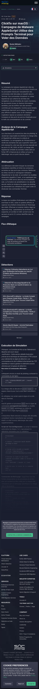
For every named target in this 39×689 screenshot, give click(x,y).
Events (3, 609)
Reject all (21, 683)
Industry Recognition (26, 621)
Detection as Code (6, 621)
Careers (22, 628)
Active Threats (11, 9)
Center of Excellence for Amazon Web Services (27, 588)
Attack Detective (6, 563)
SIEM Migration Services (8, 598)
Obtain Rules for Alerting (27, 562)
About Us (22, 618)
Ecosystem (6, 575)
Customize (8, 683)
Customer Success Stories (9, 618)
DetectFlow (4, 570)
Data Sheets (5, 612)
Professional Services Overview (7, 585)
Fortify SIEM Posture (25, 559)
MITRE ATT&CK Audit (7, 590)
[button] (20, 240)
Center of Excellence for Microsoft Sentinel (27, 583)
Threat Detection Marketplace (6, 559)
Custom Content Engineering (6, 593)
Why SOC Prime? (25, 615)
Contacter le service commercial (19, 535)
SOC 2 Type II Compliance (27, 634)
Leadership (23, 624)
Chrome (22, 606)
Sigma (3, 627)
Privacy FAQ (19, 659)
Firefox (28, 606)
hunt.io (23, 19)
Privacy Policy (9, 655)
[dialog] (19, 675)
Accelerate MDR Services (27, 571)
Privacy (22, 631)
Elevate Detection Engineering (28, 568)
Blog (2, 606)
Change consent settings (12, 652)
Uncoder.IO (23, 600)
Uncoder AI (4, 567)
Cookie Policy (29, 652)
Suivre (14, 48)
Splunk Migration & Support (28, 592)
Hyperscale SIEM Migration (27, 574)
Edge (33, 606)
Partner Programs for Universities (26, 638)
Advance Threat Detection (27, 565)
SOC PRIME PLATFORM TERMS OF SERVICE (18, 657)
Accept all (31, 683)
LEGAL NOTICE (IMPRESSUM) (25, 655)
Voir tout (19, 337)
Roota (3, 624)
